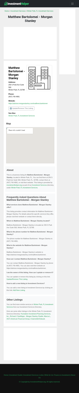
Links (41, 375)
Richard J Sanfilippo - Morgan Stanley (24, 316)
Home (7, 11)
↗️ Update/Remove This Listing (21, 108)
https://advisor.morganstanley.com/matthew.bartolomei (28, 103)
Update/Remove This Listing (17, 279)
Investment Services (17, 11)
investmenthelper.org (14, 185)
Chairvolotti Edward (37, 319)
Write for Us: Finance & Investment (57, 375)
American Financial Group (20, 319)
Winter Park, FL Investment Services (40, 11)
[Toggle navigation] (72, 4)
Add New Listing (19, 290)
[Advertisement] (30, 43)
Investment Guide (15, 375)
